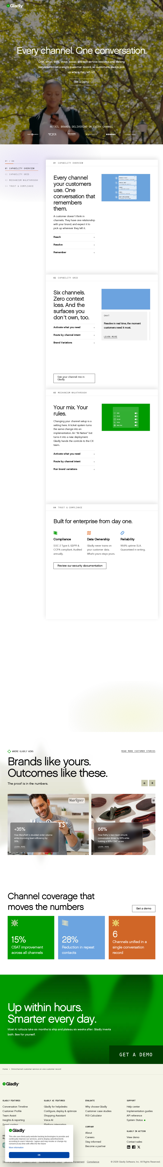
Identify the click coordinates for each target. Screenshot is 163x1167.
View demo (133, 1137)
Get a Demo (81, 82)
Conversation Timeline (15, 1106)
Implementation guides (139, 1111)
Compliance (93, 1162)
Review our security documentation (79, 566)
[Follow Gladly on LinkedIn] (129, 1147)
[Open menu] (155, 6)
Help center (133, 1106)
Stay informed (93, 1142)
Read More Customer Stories (138, 751)
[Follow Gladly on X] (139, 1147)
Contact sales (134, 1142)
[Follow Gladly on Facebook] (134, 1147)
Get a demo (143, 908)
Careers (89, 1137)
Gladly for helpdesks (55, 1106)
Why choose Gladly (96, 1106)
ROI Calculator (93, 1115)
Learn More (110, 336)
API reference (134, 1115)
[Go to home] (12, 6)
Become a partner (95, 1146)
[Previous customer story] (144, 783)
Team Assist (9, 1115)
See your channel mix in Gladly (71, 378)
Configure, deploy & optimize (60, 1111)
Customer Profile (12, 1111)
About (88, 1133)
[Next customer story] (152, 783)
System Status (135, 1120)
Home (5, 1069)
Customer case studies (98, 1111)
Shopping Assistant (55, 1115)
